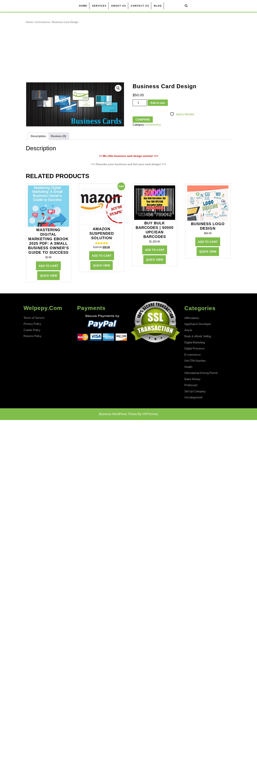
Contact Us (140, 6)
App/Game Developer (197, 324)
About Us (118, 6)
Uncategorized (193, 397)
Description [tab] (38, 136)
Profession (191, 385)
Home (83, 6)
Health (188, 366)
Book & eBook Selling (197, 336)
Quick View (48, 275)
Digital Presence (194, 348)
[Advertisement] (128, 53)
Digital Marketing (194, 342)
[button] (118, 88)
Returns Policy (33, 336)
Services (99, 6)
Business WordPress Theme (118, 414)
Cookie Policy (32, 330)
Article (188, 330)
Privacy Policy (32, 323)
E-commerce (192, 354)
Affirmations (191, 318)
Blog (158, 6)
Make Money (192, 379)
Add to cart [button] (48, 265)
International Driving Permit (200, 372)
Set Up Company (195, 391)
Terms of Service (34, 317)
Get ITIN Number (195, 360)
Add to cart (157, 102)
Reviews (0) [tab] (58, 136)
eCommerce (42, 22)
